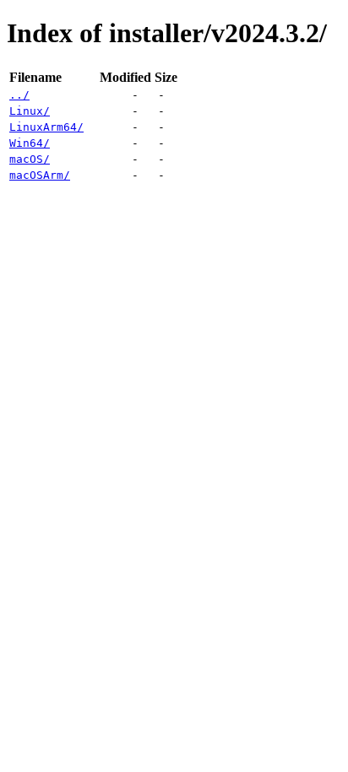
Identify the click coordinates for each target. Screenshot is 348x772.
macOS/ (29, 159)
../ (19, 95)
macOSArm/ (39, 175)
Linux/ (29, 111)
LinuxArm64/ (46, 127)
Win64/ (29, 143)
